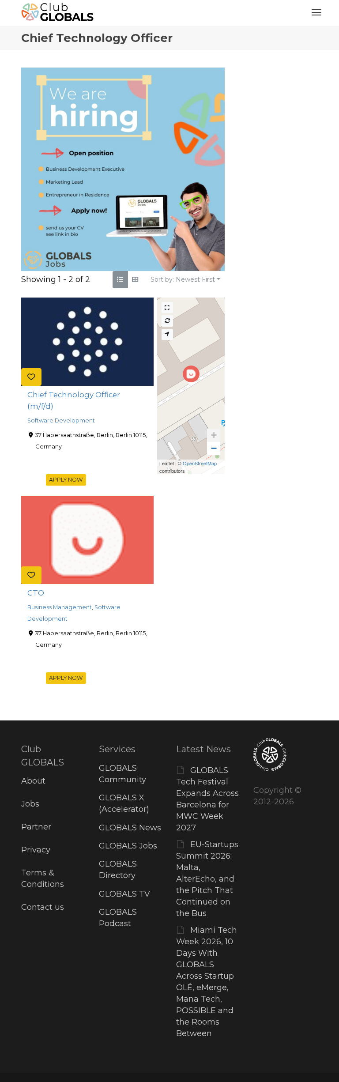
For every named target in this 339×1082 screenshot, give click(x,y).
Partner (36, 827)
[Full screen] (167, 307)
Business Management (59, 607)
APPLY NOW (66, 479)
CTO (35, 592)
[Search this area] (167, 320)
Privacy (35, 850)
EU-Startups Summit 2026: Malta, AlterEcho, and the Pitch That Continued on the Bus (207, 879)
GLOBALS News (130, 828)
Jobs (30, 804)
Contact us (42, 907)
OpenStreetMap (200, 463)
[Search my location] (167, 334)
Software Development (61, 420)
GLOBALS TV (124, 894)
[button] (213, 435)
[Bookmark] (31, 377)
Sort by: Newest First (183, 279)
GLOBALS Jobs (128, 846)
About (33, 781)
